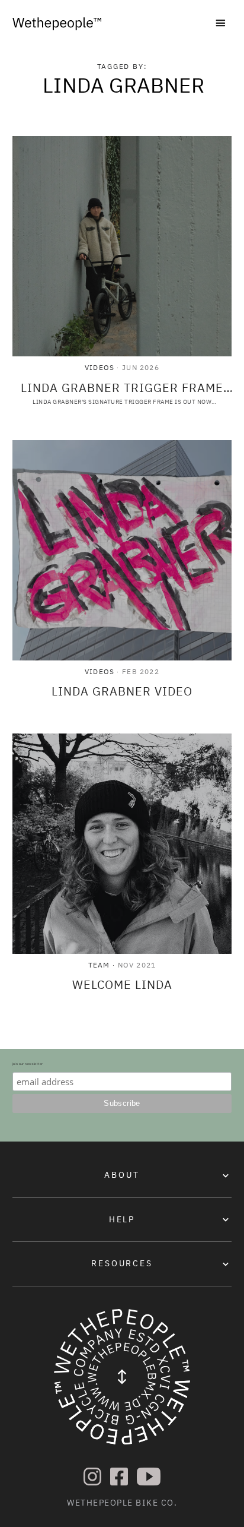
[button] (221, 24)
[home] (56, 23)
